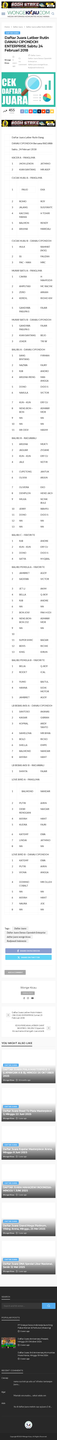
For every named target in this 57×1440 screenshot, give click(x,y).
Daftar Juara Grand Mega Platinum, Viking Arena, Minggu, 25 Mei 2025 (24, 1227)
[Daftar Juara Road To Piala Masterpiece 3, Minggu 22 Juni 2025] (28, 1104)
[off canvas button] (3, 14)
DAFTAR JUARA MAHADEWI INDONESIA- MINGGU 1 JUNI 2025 (27, 1189)
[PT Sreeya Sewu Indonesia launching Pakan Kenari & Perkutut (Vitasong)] (9, 1329)
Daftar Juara (12, 33)
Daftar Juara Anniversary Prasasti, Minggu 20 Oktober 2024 (33, 1340)
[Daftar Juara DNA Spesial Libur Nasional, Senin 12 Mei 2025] (28, 1257)
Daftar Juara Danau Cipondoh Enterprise (40, 60)
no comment (23, 63)
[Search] (52, 14)
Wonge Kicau (8, 61)
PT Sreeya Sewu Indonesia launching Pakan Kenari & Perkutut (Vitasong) (35, 1326)
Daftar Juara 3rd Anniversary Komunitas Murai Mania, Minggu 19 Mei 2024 (36, 1353)
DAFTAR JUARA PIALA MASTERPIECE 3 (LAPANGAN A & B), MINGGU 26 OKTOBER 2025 (28, 1072)
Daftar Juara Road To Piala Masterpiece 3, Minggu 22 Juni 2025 (27, 1112)
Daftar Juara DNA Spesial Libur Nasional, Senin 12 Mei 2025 (27, 1265)
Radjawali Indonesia (36, 67)
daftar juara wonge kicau (38, 64)
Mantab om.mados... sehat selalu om (30, 1395)
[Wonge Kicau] (28, 1424)
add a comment (15, 972)
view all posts (28, 993)
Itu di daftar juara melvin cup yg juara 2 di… (33, 1406)
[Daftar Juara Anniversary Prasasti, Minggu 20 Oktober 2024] (9, 1342)
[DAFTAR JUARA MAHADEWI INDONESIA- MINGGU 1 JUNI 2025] (28, 1181)
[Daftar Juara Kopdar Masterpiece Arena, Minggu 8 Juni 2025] (28, 1143)
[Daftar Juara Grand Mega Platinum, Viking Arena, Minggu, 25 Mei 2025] (28, 1219)
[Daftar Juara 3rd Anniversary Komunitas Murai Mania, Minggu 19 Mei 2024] (9, 1356)
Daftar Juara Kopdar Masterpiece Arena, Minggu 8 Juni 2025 (27, 1151)
